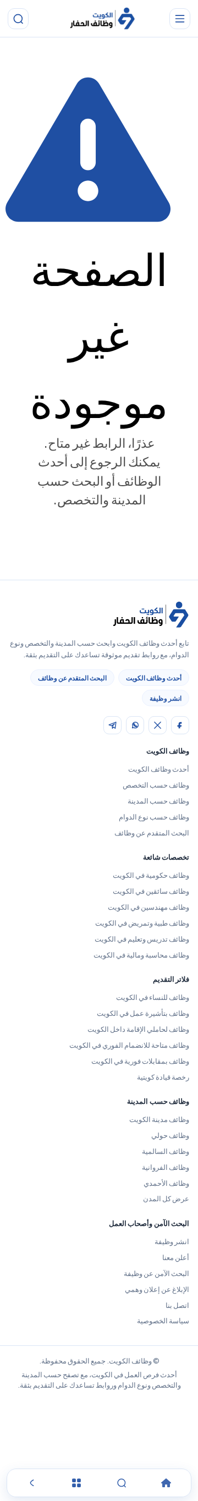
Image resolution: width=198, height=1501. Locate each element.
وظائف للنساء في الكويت (152, 997)
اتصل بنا (177, 1305)
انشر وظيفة (166, 698)
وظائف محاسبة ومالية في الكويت (141, 954)
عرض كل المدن (166, 1198)
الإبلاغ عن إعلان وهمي (157, 1289)
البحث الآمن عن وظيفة (156, 1273)
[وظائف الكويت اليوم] (102, 19)
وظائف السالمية (165, 1151)
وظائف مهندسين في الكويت (148, 907)
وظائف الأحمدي (166, 1183)
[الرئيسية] (166, 1483)
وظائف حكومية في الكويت (151, 875)
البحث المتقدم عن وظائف (72, 678)
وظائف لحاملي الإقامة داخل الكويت (138, 1029)
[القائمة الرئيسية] (179, 18)
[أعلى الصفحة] (31, 1483)
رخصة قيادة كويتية (163, 1077)
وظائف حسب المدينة (158, 800)
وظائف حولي (170, 1135)
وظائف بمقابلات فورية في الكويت (140, 1061)
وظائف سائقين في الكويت (151, 891)
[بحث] (18, 18)
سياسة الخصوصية (163, 1320)
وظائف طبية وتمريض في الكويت (142, 923)
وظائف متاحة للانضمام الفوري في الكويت (129, 1045)
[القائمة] (76, 1483)
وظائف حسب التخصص (156, 784)
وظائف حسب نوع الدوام (154, 816)
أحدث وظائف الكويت (154, 678)
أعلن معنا (175, 1257)
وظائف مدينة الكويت (159, 1119)
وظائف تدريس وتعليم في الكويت (142, 938)
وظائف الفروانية (165, 1167)
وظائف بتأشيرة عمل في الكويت (143, 1013)
